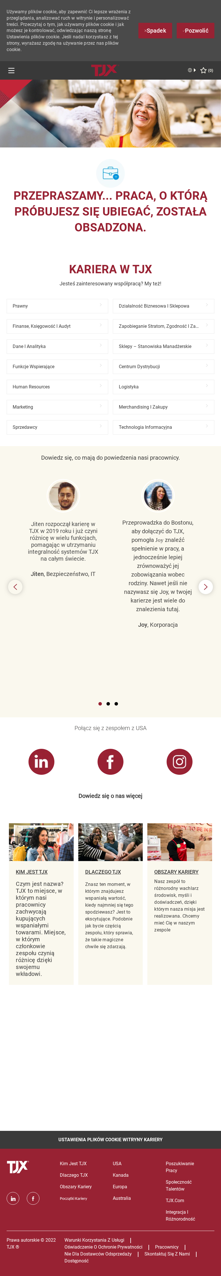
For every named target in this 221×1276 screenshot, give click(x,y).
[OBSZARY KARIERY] (179, 904)
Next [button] (206, 587)
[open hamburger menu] (11, 70)
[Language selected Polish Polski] (192, 70)
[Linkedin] (13, 1198)
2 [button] (108, 704)
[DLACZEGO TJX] (110, 904)
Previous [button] (15, 587)
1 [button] (100, 704)
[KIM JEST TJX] (41, 904)
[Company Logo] (105, 70)
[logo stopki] (19, 1167)
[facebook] (33, 1198)
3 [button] (116, 704)
